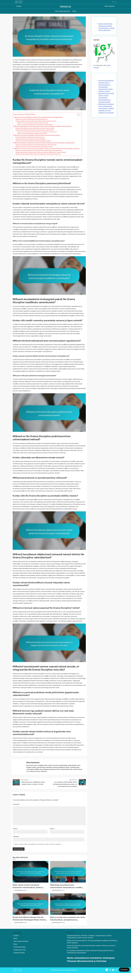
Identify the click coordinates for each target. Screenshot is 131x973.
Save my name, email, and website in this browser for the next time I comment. (38, 844)
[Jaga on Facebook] (107, 970)
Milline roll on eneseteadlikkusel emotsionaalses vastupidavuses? (35, 124)
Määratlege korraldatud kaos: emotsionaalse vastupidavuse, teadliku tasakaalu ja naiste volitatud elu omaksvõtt (106, 108)
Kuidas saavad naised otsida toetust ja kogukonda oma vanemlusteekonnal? (38, 154)
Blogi (15, 944)
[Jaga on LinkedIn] (113, 970)
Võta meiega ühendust (62, 11)
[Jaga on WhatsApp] (116, 970)
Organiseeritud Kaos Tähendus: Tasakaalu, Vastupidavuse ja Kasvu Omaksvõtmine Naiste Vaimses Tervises (89, 936)
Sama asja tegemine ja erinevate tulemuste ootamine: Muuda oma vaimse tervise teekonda (91, 946)
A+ (17, 2)
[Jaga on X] (110, 970)
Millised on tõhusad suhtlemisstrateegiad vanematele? (32, 133)
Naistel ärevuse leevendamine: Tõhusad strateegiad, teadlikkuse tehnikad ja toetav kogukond (92, 941)
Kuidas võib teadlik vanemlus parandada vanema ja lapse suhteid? (35, 128)
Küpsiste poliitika (19, 952)
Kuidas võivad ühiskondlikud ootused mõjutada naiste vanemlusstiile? (36, 144)
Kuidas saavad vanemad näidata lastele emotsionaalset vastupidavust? (37, 131)
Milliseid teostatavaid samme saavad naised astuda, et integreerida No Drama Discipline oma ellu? (47, 148)
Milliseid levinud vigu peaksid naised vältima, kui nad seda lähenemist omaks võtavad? (41, 152)
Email (52, 828)
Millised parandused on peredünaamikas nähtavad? (31, 139)
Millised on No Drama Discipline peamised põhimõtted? (32, 119)
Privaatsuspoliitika (19, 947)
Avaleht (18, 6)
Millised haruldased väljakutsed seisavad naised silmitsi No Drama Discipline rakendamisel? (44, 143)
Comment (16, 804)
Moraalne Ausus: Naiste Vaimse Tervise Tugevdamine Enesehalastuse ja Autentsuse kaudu (106, 98)
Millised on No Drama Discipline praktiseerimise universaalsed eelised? (37, 135)
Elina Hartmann (32, 762)
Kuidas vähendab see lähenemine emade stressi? (30, 137)
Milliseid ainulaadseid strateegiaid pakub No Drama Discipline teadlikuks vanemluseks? (43, 126)
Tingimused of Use (19, 950)
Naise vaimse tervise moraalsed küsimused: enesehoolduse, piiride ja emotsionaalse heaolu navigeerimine (28, 887)
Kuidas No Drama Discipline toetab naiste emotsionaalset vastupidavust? (38, 117)
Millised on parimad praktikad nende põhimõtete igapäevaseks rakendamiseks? (39, 150)
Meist (74, 11)
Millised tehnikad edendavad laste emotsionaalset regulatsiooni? (35, 130)
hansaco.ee (65, 6)
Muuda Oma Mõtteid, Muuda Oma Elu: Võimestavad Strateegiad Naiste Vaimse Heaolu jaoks (29, 919)
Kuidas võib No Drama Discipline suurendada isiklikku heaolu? (33, 141)
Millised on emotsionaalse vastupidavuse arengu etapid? (32, 122)
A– (21, 2)
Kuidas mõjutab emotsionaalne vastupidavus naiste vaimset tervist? (36, 121)
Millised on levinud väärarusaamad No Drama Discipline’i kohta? (34, 146)
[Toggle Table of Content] (78, 114)
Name (15, 828)
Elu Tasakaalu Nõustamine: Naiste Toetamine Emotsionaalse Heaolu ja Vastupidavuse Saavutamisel (90, 951)
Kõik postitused (110, 6)
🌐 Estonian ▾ (124, 969)
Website (16, 836)
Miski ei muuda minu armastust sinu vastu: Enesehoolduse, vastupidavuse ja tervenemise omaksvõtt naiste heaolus (67, 919)
